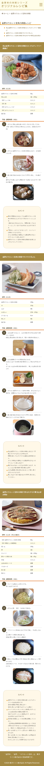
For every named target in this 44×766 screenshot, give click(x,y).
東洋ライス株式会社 (17, 763)
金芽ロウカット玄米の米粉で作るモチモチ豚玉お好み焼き (23, 35)
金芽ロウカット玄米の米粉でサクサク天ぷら (19, 33)
